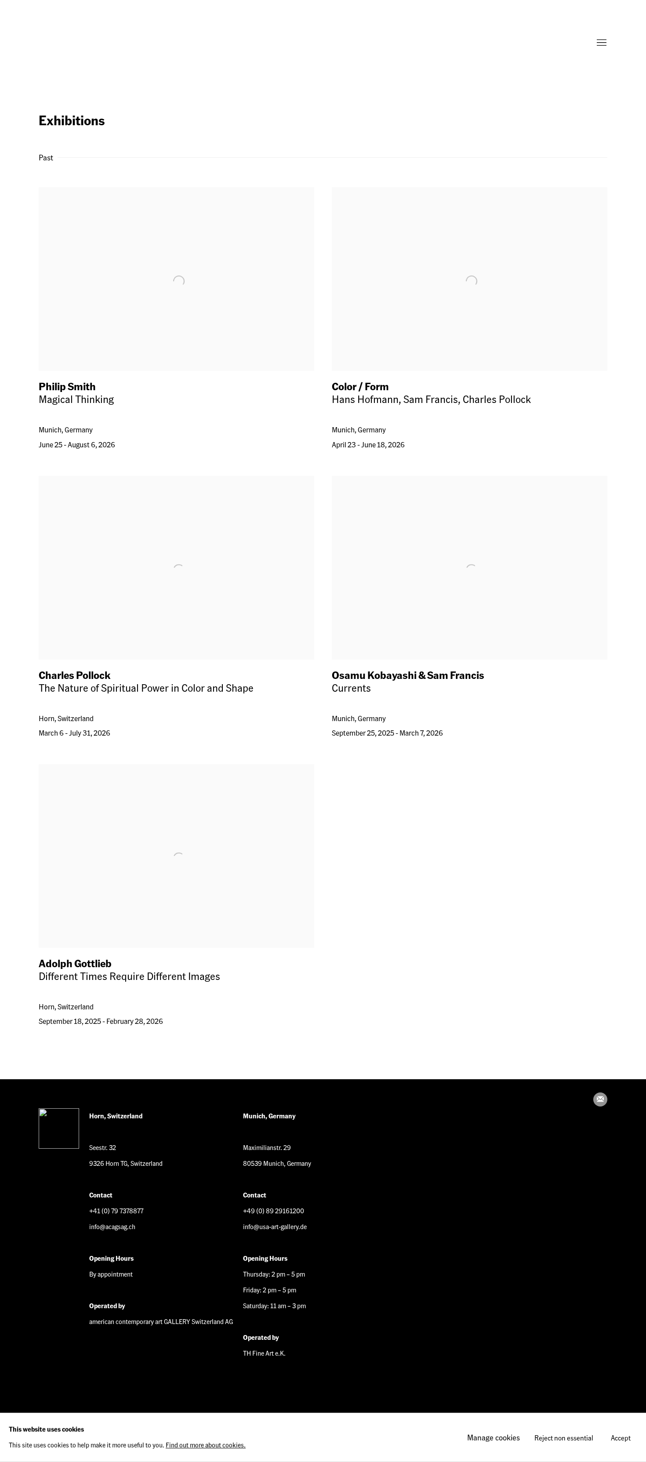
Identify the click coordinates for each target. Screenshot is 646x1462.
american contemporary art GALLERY (74, 43)
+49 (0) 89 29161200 (273, 1211)
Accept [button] (621, 1437)
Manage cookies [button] (493, 1437)
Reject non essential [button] (563, 1437)
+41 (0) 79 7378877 (116, 1211)
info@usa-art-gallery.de (275, 1226)
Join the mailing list (600, 1099)
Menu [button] (600, 43)
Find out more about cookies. (206, 1445)
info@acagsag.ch (112, 1226)
